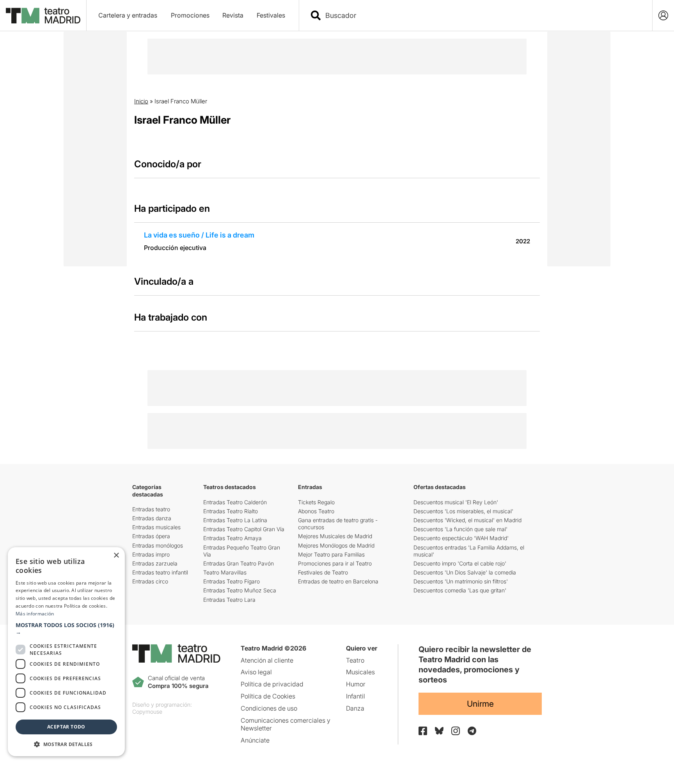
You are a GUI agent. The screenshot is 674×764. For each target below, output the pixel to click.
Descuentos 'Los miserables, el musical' (463, 511)
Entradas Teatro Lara (229, 599)
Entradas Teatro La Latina (235, 520)
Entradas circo (150, 581)
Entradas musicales (156, 527)
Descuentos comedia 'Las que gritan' (459, 590)
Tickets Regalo (316, 502)
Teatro (355, 660)
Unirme (480, 704)
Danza (355, 708)
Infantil (355, 696)
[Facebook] (423, 731)
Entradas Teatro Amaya (232, 538)
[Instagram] (455, 731)
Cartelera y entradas (127, 15)
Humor (355, 684)
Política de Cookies (268, 696)
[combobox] (482, 15)
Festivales (271, 15)
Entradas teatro (151, 509)
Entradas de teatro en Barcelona (338, 581)
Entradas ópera (151, 536)
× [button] (116, 555)
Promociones (190, 15)
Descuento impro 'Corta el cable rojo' (459, 563)
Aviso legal (256, 672)
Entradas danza (151, 518)
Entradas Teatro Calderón (235, 502)
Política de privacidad (272, 684)
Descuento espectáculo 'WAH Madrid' (461, 538)
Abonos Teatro (316, 511)
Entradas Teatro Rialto (230, 511)
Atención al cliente (267, 660)
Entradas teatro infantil (160, 572)
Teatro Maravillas (225, 572)
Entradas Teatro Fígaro (231, 581)
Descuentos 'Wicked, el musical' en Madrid (467, 520)
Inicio (141, 101)
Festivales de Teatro (323, 572)
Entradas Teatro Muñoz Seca (239, 590)
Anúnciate (255, 740)
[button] (66, 629)
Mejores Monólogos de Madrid (336, 545)
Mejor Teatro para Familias (331, 554)
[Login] (663, 15)
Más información (35, 613)
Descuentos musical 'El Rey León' (455, 502)
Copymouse (147, 711)
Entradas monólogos (157, 545)
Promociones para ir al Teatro (335, 563)
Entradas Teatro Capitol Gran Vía (243, 529)
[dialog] (66, 651)
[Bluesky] (439, 730)
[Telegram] (472, 731)
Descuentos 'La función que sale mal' (460, 529)
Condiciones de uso (269, 708)
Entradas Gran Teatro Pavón (238, 563)
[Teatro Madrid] (43, 15)
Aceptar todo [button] (66, 726)
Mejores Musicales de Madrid (335, 536)
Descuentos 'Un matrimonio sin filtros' (460, 581)
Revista (232, 15)
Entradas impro (151, 554)
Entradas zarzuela (154, 563)
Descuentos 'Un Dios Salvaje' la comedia (464, 572)
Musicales (360, 672)
